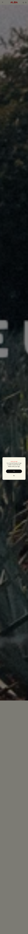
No (14, 475)
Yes (14, 471)
